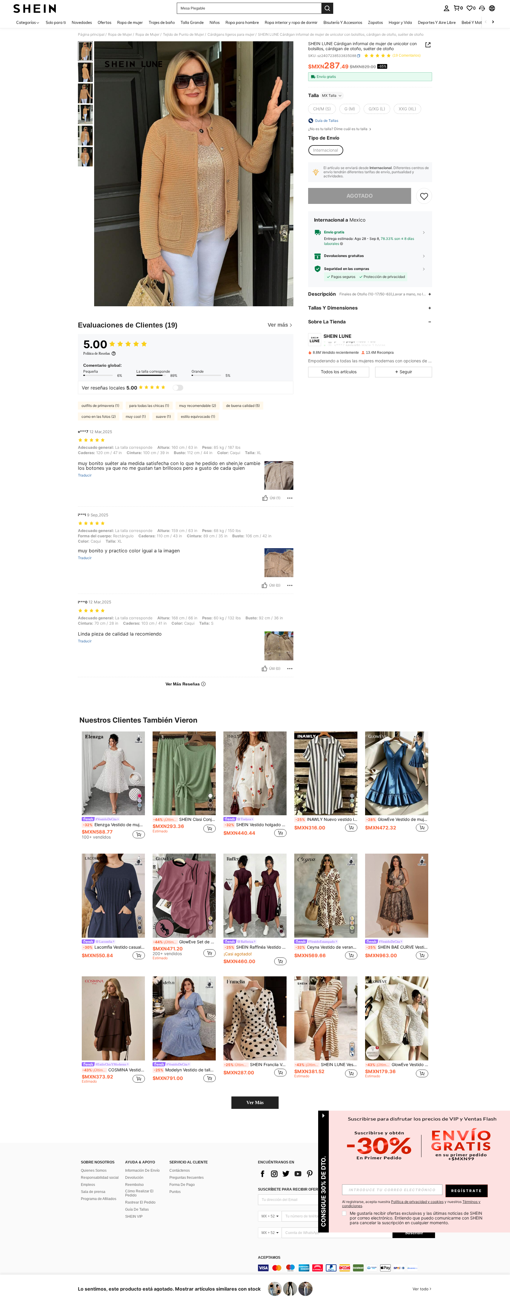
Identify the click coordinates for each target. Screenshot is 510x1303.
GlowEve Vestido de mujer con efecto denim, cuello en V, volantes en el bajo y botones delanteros (397, 819)
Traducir (84, 475)
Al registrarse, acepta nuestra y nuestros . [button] (411, 1204)
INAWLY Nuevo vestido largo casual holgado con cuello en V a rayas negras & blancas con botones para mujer (326, 819)
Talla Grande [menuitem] (192, 22)
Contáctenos (179, 1170)
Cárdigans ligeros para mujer (230, 34)
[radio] (322, 109)
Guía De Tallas (137, 1209)
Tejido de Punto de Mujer (183, 34)
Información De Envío (142, 1170)
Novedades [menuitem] (82, 22)
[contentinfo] (346, 1267)
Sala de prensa (93, 1192)
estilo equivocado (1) (198, 416)
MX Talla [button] (329, 95)
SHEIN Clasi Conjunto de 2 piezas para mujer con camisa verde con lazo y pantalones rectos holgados (184, 819)
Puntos (175, 1192)
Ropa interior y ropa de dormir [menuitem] (291, 22)
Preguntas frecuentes (186, 1178)
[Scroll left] (486, 22)
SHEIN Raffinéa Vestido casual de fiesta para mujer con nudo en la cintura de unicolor (256, 947)
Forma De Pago (182, 1185)
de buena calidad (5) (243, 405)
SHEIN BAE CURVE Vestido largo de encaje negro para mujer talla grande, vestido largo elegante (397, 947)
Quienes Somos (94, 1170)
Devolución (134, 1178)
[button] (482, 8)
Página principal (91, 34)
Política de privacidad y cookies (417, 1201)
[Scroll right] (493, 22)
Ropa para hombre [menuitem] (242, 22)
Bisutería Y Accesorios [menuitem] (342, 22)
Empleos (88, 1185)
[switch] (178, 388)
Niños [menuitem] (215, 22)
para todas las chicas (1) (149, 405)
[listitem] (113, 788)
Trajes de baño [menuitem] (162, 22)
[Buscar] (327, 8)
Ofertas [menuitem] (104, 22)
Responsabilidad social (100, 1178)
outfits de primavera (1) (100, 405)
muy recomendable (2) (197, 405)
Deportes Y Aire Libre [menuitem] (437, 22)
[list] (305, 1173)
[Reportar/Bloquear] (289, 498)
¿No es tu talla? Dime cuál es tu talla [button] (338, 129)
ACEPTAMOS (269, 1258)
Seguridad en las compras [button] (346, 269)
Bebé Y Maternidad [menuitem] (479, 22)
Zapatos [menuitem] (375, 22)
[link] (458, 8)
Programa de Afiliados (98, 1199)
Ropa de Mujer (120, 34)
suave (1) (163, 416)
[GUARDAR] (424, 196)
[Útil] (265, 498)
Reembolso (134, 1185)
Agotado (359, 196)
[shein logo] (34, 8)
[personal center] (446, 8)
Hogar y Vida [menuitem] (400, 22)
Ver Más (255, 1102)
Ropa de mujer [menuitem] (130, 22)
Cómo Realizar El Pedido (139, 1193)
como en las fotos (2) (98, 416)
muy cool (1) (136, 416)
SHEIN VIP (134, 1216)
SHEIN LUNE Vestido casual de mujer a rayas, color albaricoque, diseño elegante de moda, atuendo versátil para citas (326, 1064)
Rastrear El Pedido (140, 1202)
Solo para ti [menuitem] (56, 22)
